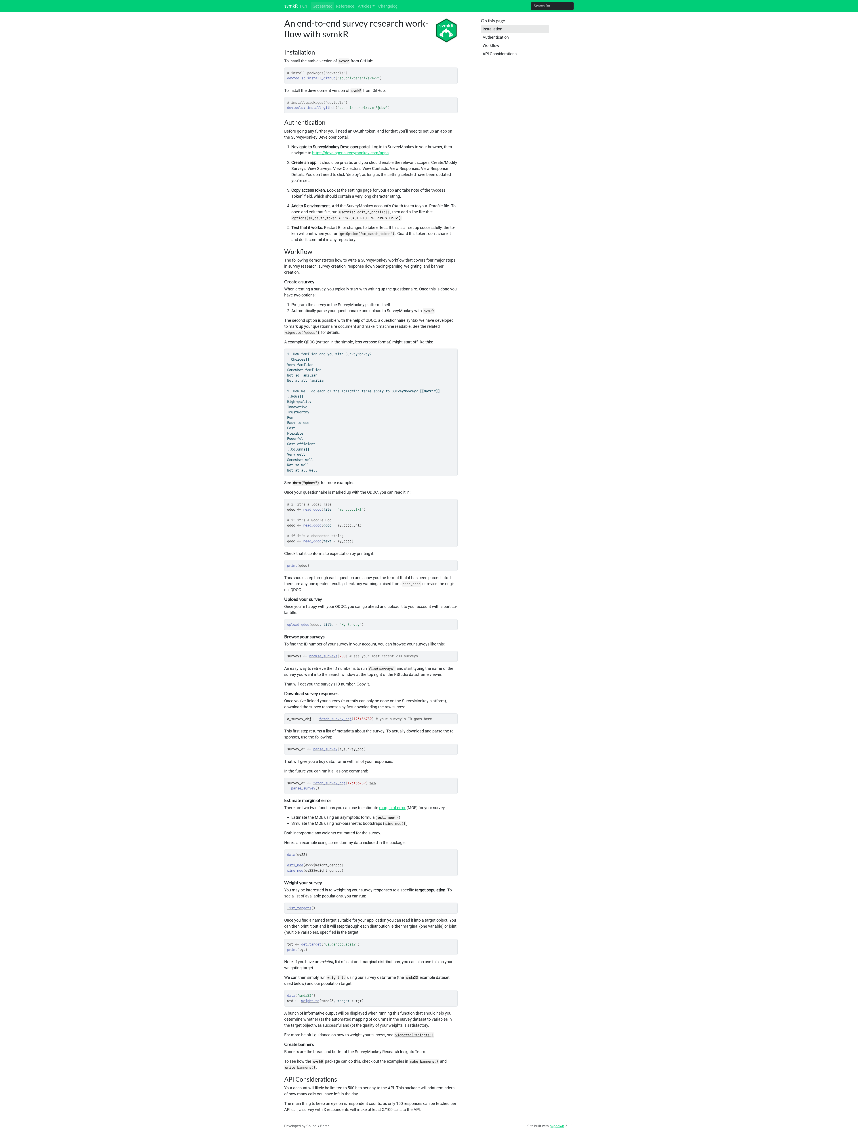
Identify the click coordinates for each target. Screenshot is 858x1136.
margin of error (392, 807)
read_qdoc (312, 509)
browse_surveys (323, 656)
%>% (373, 783)
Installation (492, 29)
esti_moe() (388, 817)
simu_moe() (395, 823)
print (292, 565)
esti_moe (295, 865)
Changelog (387, 6)
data (291, 854)
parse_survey (325, 749)
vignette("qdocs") (302, 332)
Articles (364, 6)
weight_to (310, 1000)
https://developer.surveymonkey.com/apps (350, 152)
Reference (345, 6)
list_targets (299, 908)
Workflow (491, 45)
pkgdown (557, 1126)
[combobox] (552, 6)
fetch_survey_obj (335, 719)
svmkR (291, 6)
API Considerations (500, 53)
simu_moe (295, 870)
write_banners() (300, 1067)
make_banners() (424, 1061)
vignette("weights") (414, 1035)
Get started (322, 6)
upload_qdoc (298, 624)
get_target (311, 944)
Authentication (496, 37)
